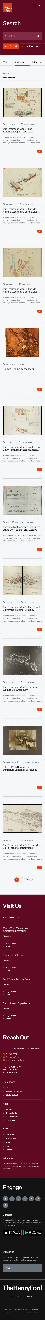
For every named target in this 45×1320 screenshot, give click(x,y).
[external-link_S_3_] (22, 1060)
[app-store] (12, 1232)
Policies (18, 1309)
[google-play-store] (32, 1232)
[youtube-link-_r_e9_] (31, 1198)
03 (28, 880)
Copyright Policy (32, 1309)
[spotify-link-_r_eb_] (5, 1205)
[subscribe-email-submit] (38, 1268)
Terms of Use (32, 1313)
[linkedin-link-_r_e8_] (25, 1198)
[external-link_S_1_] (22, 1054)
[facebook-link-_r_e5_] (5, 1198)
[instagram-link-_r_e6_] (12, 1198)
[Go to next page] (33, 879)
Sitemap (20, 1313)
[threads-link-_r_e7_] (18, 1198)
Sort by (6, 73)
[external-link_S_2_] (22, 1057)
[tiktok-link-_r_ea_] (38, 1198)
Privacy (10, 1313)
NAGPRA (8, 1309)
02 (23, 880)
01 (17, 880)
